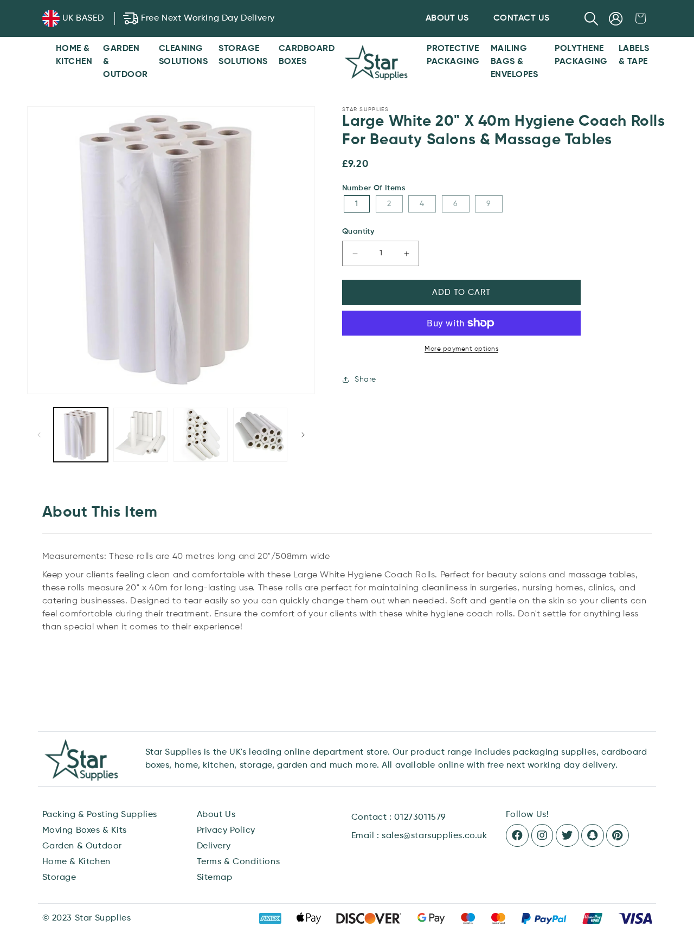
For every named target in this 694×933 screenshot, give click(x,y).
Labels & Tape (634, 55)
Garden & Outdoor (125, 61)
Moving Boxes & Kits (84, 830)
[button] (591, 18)
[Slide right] (303, 435)
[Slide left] (39, 435)
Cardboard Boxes (307, 55)
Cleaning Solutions (183, 55)
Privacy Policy (226, 830)
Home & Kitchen (74, 55)
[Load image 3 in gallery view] (201, 435)
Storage (59, 877)
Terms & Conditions (238, 862)
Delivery (214, 846)
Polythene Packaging (581, 55)
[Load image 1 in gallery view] (81, 435)
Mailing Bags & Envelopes (514, 61)
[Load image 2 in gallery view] (140, 435)
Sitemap (215, 877)
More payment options (461, 349)
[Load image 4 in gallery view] (260, 435)
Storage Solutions (243, 55)
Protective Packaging (453, 55)
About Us (216, 814)
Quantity (358, 231)
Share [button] (365, 379)
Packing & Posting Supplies (100, 814)
